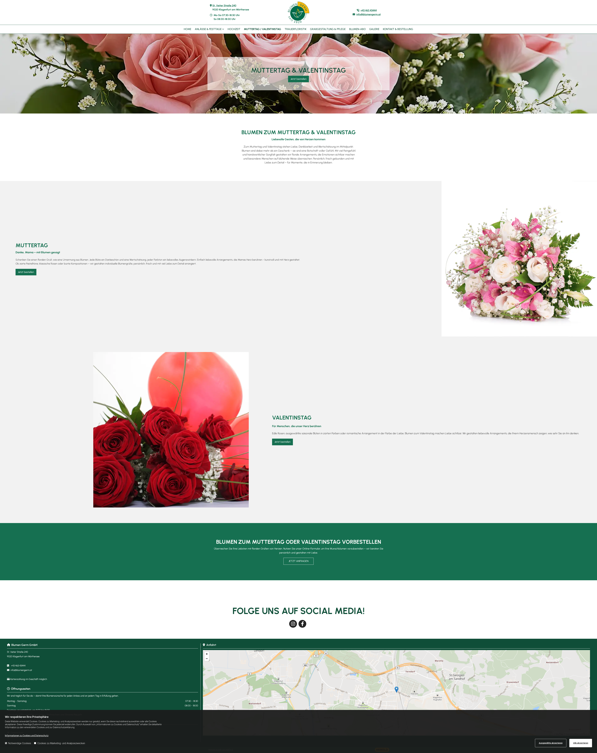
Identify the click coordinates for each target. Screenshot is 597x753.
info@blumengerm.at (368, 14)
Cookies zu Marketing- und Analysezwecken (61, 743)
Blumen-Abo (357, 29)
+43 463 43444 (369, 10)
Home (187, 29)
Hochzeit (234, 29)
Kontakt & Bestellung (398, 29)
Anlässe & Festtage (208, 29)
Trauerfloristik (295, 29)
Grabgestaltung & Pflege (328, 29)
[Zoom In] (206, 654)
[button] (298, 79)
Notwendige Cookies (19, 743)
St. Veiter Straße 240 (224, 5)
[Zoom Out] (206, 658)
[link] (209, 29)
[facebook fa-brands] (302, 624)
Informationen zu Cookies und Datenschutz (27, 735)
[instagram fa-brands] (293, 624)
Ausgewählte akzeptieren (550, 743)
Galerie (374, 29)
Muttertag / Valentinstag (262, 29)
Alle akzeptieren (580, 743)
